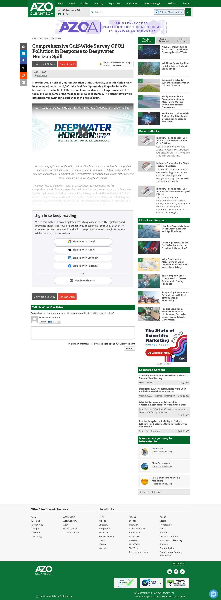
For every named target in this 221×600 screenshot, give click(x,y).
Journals (103, 548)
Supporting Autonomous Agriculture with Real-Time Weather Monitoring (175, 296)
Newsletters (166, 524)
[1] (149, 51)
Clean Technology (161, 463)
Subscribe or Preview (161, 451)
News (47, 38)
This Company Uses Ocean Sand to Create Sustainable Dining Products (174, 279)
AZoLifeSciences (71, 532)
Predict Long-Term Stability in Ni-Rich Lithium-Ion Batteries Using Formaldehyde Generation (174, 314)
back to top (177, 563)
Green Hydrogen (137, 528)
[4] (149, 101)
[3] (149, 85)
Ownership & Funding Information (171, 553)
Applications (135, 532)
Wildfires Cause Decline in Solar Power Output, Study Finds (175, 66)
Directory (103, 524)
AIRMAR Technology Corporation (160, 395)
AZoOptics (36, 528)
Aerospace (157, 448)
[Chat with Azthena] (213, 593)
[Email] (23, 82)
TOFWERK (149, 382)
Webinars (103, 532)
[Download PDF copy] (23, 46)
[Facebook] (23, 60)
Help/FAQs (134, 544)
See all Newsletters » (150, 492)
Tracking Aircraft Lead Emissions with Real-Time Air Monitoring (163, 377)
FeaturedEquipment (164, 40)
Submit (129, 348)
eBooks (102, 544)
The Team (134, 548)
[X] (23, 68)
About (163, 516)
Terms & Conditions (170, 536)
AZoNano (35, 520)
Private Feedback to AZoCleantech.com (114, 343)
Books (102, 540)
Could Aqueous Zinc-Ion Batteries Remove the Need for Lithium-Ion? (175, 245)
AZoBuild (35, 532)
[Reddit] (23, 75)
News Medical (70, 528)
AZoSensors (69, 516)
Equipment (104, 528)
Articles (102, 520)
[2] (149, 68)
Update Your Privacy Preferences (55, 596)
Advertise (164, 532)
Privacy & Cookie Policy (171, 540)
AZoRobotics (37, 524)
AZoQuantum (70, 520)
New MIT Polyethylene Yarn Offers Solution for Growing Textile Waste (175, 49)
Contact (163, 528)
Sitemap (164, 544)
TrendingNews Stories (146, 40)
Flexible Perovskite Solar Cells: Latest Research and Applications (176, 228)
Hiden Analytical (152, 431)
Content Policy (167, 548)
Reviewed (42, 75)
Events (132, 520)
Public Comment (80, 343)
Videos (132, 516)
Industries (134, 536)
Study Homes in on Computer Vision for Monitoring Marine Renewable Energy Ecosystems (173, 102)
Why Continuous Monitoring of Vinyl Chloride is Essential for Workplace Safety (175, 263)
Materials (134, 540)
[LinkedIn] (23, 53)
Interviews (134, 524)
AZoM (34, 516)
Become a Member (138, 552)
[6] (149, 314)
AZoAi (66, 524)
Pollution (56, 38)
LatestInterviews (181, 40)
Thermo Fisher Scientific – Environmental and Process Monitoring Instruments (163, 411)
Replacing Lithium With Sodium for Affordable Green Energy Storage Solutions (175, 117)
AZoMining (36, 536)
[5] (149, 118)
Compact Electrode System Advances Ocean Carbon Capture (175, 82)
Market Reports (106, 536)
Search (163, 520)
